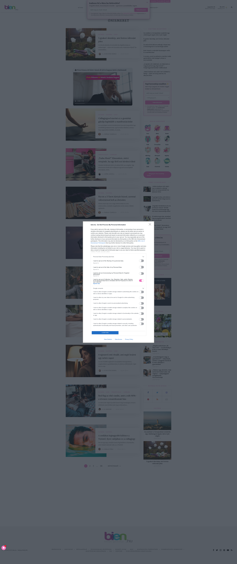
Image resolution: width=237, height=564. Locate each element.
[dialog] (118, 282)
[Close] (150, 225)
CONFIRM (105, 332)
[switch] (141, 261)
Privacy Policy (129, 339)
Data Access (118, 339)
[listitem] (118, 257)
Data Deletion (108, 339)
